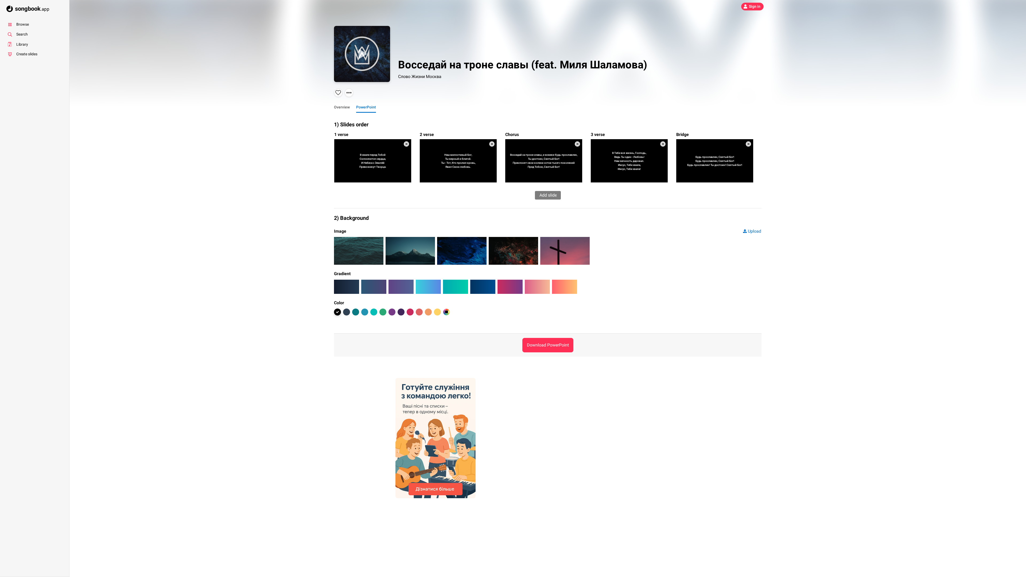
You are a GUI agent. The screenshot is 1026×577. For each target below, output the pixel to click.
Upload (754, 231)
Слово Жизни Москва (419, 76)
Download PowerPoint (548, 345)
